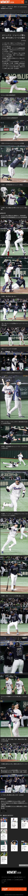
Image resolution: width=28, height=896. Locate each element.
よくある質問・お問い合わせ (4, 881)
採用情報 (21, 879)
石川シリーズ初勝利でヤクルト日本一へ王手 (13, 801)
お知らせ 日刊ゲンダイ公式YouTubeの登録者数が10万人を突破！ (14, 7)
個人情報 (16, 877)
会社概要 (17, 879)
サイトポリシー (5, 877)
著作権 (20, 877)
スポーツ (6, 12)
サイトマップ (11, 877)
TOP (1, 12)
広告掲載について (11, 879)
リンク (23, 877)
